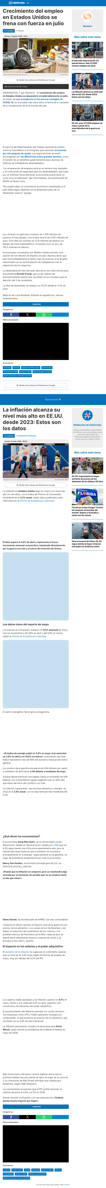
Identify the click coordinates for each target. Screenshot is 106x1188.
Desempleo (7, 367)
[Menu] (5, 3)
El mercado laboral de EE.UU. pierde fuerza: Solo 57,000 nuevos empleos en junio (85, 63)
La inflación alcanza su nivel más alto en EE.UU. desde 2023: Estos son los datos (87, 94)
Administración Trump (10, 371)
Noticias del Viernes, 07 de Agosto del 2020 (17, 375)
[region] (36, 125)
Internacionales (47, 367)
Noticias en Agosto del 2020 (42, 371)
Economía (16, 367)
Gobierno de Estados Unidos (31, 367)
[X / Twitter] (91, 3)
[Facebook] (86, 3)
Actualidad (8, 31)
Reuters (21, 31)
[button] (11, 315)
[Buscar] (77, 3)
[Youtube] (96, 3)
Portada (66, 1185)
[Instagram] (101, 3)
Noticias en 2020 (25, 371)
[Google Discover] (81, 3)
